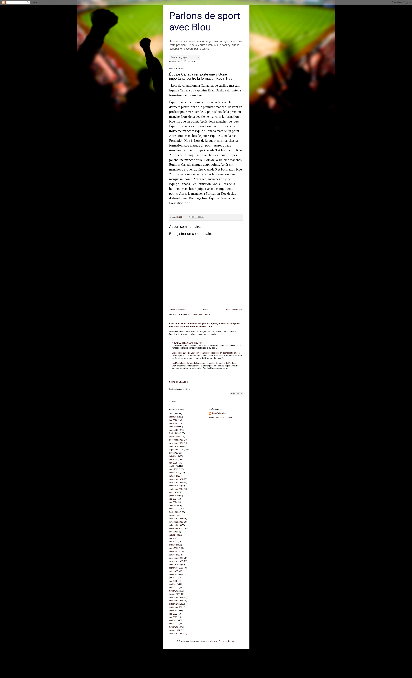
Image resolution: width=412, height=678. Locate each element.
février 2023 (174, 551)
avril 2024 (173, 505)
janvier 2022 (174, 594)
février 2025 (174, 473)
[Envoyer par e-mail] (190, 217)
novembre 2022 (176, 561)
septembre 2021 (176, 607)
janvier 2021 (174, 630)
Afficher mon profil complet (220, 417)
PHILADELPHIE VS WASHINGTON (187, 343)
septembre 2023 (176, 528)
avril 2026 (173, 427)
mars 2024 (173, 509)
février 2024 (174, 512)
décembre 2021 (176, 597)
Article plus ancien (234, 310)
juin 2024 (173, 499)
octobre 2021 (175, 604)
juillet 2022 (174, 574)
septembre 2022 (176, 568)
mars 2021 (173, 624)
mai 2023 (173, 542)
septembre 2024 (176, 489)
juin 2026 (173, 420)
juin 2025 (173, 459)
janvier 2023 (174, 555)
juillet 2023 (174, 535)
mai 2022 (173, 581)
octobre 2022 (175, 565)
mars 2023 (173, 548)
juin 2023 (173, 538)
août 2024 (173, 492)
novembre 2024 (176, 482)
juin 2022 (173, 578)
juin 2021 (173, 614)
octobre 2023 (175, 525)
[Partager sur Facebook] (199, 217)
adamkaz (214, 641)
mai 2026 (173, 423)
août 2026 (173, 413)
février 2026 (174, 433)
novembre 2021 (176, 601)
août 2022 (173, 571)
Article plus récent (178, 310)
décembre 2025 (176, 440)
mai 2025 (173, 463)
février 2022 (174, 591)
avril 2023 (173, 545)
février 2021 (174, 627)
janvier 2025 (174, 476)
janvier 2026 (174, 437)
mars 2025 (173, 469)
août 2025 (173, 453)
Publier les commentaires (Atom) (195, 314)
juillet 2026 (174, 417)
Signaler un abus (178, 381)
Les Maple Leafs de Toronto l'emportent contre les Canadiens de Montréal (204, 363)
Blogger (231, 641)
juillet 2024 (174, 496)
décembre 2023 (176, 518)
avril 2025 (173, 466)
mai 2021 (173, 617)
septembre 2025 (176, 450)
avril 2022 (173, 584)
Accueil (206, 310)
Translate (191, 61)
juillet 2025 (174, 456)
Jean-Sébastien (219, 413)
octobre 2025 (175, 446)
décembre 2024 (176, 479)
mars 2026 (173, 430)
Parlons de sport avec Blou (204, 21)
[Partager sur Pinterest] (202, 217)
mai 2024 (173, 502)
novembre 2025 (176, 443)
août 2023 (173, 532)
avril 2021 (173, 620)
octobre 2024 (175, 486)
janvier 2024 (174, 515)
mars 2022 (173, 588)
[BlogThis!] (193, 217)
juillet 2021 (174, 610)
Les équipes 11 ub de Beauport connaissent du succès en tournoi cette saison (206, 353)
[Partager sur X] (196, 217)
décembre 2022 (176, 558)
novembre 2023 (176, 522)
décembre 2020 (176, 633)
